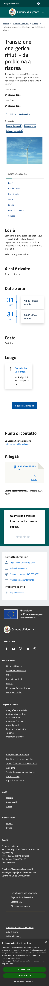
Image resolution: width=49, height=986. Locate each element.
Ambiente (10, 767)
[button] (24, 981)
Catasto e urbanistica (16, 729)
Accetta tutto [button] (24, 969)
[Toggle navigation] (5, 11)
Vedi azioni (23, 114)
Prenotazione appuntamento (24, 893)
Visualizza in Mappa (24, 405)
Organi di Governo (14, 666)
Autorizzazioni (12, 776)
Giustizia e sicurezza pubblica (19, 759)
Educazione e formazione (17, 754)
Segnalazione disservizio (22, 897)
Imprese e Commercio (16, 721)
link (11, 963)
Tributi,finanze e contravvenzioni (21, 763)
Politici (9, 683)
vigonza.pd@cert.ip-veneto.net (21, 872)
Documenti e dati (14, 692)
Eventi (35, 23)
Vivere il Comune (21, 23)
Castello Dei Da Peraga (21, 369)
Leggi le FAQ (16, 901)
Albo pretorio (12, 931)
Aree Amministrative (16, 670)
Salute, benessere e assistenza (20, 772)
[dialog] (24, 962)
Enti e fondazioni (14, 679)
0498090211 (24, 875)
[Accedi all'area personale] (38, 3)
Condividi (10, 114)
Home (6, 23)
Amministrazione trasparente (19, 927)
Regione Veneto (11, 3)
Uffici (8, 674)
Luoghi (9, 823)
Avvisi (9, 806)
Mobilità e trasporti (15, 736)
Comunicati (11, 802)
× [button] (46, 942)
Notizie (9, 797)
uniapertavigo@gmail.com (17, 444)
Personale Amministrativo (18, 688)
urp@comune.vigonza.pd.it (20, 869)
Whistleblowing (13, 936)
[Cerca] (43, 12)
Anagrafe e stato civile (16, 710)
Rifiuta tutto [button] (24, 976)
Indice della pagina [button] (17, 174)
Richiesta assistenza (20, 906)
